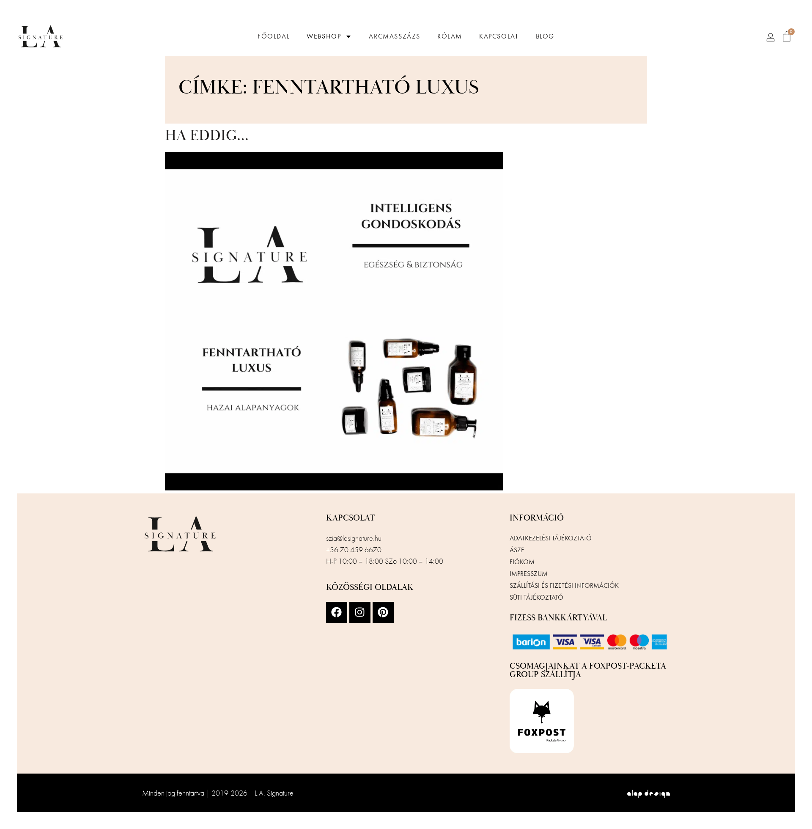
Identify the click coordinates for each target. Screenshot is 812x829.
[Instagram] (359, 612)
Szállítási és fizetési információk (564, 585)
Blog (545, 36)
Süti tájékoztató (536, 597)
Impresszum (529, 573)
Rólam (449, 36)
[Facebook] (336, 612)
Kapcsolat (498, 36)
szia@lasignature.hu (353, 538)
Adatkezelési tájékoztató (551, 538)
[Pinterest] (383, 612)
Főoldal (274, 36)
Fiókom (522, 561)
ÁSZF (517, 549)
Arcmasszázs (394, 36)
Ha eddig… (207, 136)
